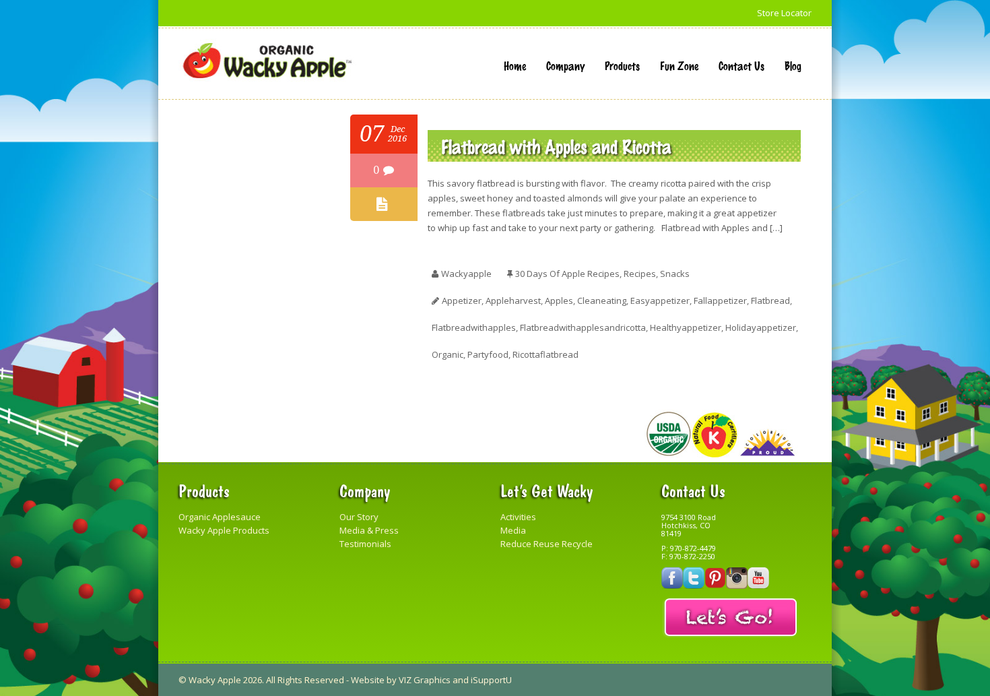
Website (368, 680)
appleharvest (513, 300)
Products (622, 65)
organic (447, 354)
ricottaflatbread (546, 354)
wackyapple (466, 273)
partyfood (487, 354)
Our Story (358, 516)
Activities (518, 516)
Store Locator (784, 13)
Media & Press (369, 530)
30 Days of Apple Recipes (567, 273)
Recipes (640, 273)
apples (559, 300)
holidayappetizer (760, 327)
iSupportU (491, 680)
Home (515, 65)
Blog (793, 65)
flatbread (770, 300)
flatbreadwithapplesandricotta (583, 327)
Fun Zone (679, 65)
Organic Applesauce (219, 516)
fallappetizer (720, 300)
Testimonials (365, 543)
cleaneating (601, 300)
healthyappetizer (685, 327)
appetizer (462, 300)
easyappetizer (660, 300)
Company (565, 65)
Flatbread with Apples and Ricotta (556, 146)
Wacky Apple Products (223, 530)
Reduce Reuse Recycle (546, 543)
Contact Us (741, 65)
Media (513, 530)
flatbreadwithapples (474, 327)
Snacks (675, 273)
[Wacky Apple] (267, 61)
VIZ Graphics (425, 680)
